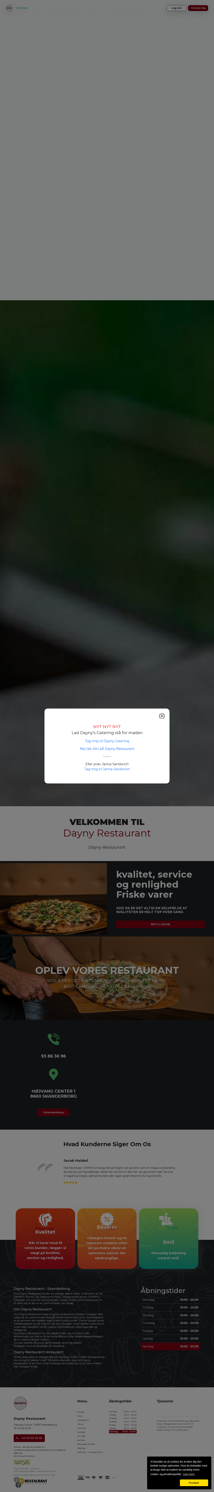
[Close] (161, 716)
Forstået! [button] (194, 1482)
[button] (164, 1482)
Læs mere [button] (189, 1474)
